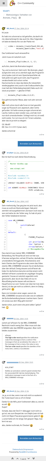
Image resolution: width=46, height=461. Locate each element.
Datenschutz (18, 449)
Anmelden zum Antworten (31, 144)
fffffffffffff (10, 319)
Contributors (32, 452)
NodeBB (22, 452)
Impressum (28, 449)
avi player (10, 153)
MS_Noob (10, 28)
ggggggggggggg (12, 362)
